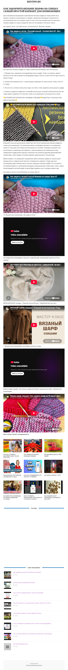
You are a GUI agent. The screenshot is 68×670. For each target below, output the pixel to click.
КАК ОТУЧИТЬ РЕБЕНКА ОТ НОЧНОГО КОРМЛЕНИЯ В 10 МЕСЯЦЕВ (32, 634)
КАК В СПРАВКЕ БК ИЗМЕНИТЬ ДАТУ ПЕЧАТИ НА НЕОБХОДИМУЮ (32, 623)
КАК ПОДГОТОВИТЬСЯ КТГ (20, 644)
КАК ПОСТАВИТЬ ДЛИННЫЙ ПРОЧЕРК (24, 582)
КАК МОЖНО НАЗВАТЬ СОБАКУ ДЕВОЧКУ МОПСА (27, 613)
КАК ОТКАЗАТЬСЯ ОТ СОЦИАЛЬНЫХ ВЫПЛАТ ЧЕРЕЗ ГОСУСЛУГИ (32, 603)
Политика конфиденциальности (34, 665)
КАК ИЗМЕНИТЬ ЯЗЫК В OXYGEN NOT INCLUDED (27, 572)
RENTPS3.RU (34, 1)
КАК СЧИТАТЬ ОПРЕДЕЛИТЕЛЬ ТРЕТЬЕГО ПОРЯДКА (28, 593)
